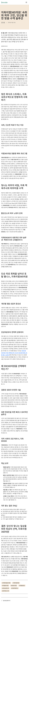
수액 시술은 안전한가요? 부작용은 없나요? (13, 519)
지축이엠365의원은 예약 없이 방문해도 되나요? (14, 517)
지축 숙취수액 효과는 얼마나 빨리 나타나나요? (14, 509)
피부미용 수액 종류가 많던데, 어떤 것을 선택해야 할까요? (14, 514)
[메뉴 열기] (26, 2)
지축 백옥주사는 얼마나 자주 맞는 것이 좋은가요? (14, 511)
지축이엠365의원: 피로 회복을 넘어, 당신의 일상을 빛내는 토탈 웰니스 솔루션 (14, 353)
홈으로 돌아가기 (6, 600)
